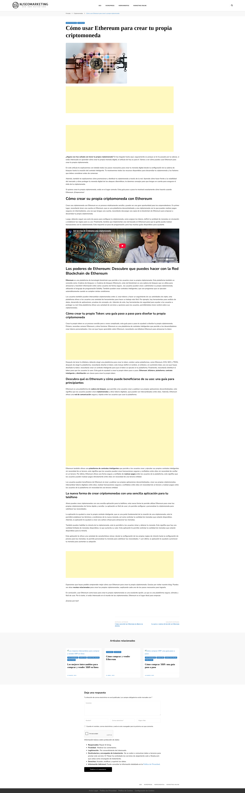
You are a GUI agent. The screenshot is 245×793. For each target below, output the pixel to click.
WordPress (109, 5)
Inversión (118, 652)
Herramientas (124, 5)
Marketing (83, 657)
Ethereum (81, 23)
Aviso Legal (93, 790)
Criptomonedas (71, 23)
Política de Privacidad (151, 764)
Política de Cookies (125, 790)
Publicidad (71, 660)
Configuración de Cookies (144, 790)
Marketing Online (139, 5)
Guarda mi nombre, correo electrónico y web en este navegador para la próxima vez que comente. (119, 726)
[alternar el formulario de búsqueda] (232, 5)
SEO (100, 5)
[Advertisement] (120, 99)
